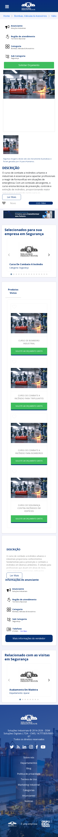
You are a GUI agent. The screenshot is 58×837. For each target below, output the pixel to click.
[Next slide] (49, 255)
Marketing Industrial (29, 784)
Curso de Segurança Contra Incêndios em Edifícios (29, 508)
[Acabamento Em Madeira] (29, 676)
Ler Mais (11, 197)
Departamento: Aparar (19, 693)
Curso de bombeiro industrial (29, 342)
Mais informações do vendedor (29, 638)
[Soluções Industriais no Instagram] (31, 747)
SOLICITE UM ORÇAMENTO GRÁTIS (29, 351)
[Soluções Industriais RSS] (18, 746)
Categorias (28, 790)
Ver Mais (23, 631)
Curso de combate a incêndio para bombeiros (29, 451)
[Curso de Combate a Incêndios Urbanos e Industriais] (11, 144)
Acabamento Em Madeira (23, 689)
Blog (28, 768)
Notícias (28, 801)
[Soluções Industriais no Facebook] (37, 747)
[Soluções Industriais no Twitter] (12, 747)
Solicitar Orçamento (29, 65)
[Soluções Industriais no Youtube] (43, 747)
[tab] (11, 274)
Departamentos (28, 762)
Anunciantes (28, 795)
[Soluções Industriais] (28, 6)
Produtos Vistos (13, 291)
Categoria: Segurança (19, 267)
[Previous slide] (9, 255)
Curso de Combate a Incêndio (26, 264)
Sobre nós (28, 757)
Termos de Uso (29, 779)
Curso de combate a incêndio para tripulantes (29, 397)
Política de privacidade (28, 773)
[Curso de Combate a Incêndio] (29, 251)
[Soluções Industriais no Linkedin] (24, 747)
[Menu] (7, 6)
